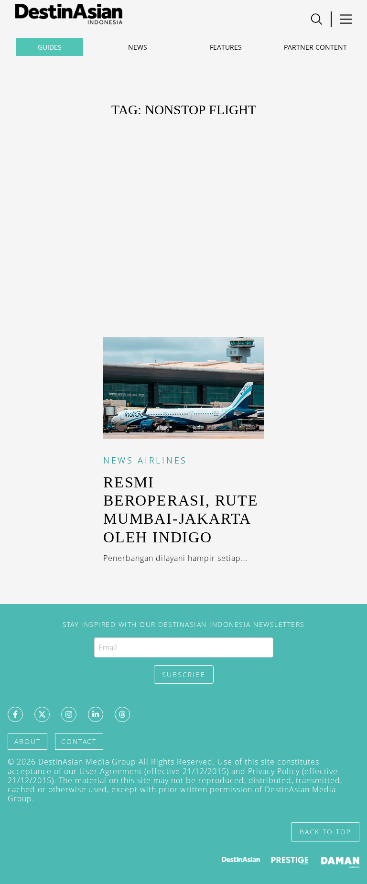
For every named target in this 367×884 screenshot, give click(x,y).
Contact (79, 741)
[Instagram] (68, 714)
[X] (42, 714)
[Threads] (122, 714)
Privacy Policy (274, 771)
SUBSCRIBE (183, 674)
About (27, 741)
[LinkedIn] (95, 714)
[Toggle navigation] (317, 19)
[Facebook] (15, 714)
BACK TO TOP (325, 831)
